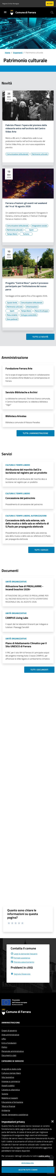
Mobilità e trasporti (10, 1097)
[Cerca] (52, 12)
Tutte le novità (40, 336)
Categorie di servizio (13, 1061)
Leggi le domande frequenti (25, 953)
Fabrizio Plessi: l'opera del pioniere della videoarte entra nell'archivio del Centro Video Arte (26, 128)
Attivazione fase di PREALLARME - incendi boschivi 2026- (24, 587)
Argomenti (18, 52)
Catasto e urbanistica (11, 1089)
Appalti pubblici (8, 1085)
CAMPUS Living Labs (16, 618)
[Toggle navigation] (5, 12)
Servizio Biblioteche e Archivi (21, 392)
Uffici (4, 1038)
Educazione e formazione (12, 1102)
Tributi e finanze (8, 1106)
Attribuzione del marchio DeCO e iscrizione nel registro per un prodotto (26, 471)
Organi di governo (9, 1030)
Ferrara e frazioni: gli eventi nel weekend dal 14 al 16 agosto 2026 (26, 205)
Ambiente (6, 1110)
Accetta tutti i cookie (28, 1169)
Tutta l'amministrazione (35, 433)
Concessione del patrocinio (20, 498)
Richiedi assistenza (22, 957)
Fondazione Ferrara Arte (18, 368)
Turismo (5, 1093)
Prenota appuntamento (24, 962)
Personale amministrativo (13, 1051)
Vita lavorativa (8, 1077)
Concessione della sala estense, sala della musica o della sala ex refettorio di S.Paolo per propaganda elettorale (27, 523)
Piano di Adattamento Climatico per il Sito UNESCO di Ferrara (26, 644)
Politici (4, 1047)
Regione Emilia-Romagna (10, 3)
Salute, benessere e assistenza (15, 1114)
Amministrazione (11, 1022)
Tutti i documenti (39, 669)
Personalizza (27, 1163)
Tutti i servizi (41, 549)
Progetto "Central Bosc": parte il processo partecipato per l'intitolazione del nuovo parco (26, 286)
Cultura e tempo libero (11, 1073)
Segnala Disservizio (22, 973)
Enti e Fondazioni (9, 1042)
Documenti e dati (9, 1055)
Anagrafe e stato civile (11, 1068)
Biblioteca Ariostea (15, 416)
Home (7, 52)
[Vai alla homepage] (12, 12)
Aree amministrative (10, 1034)
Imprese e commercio (11, 1081)
